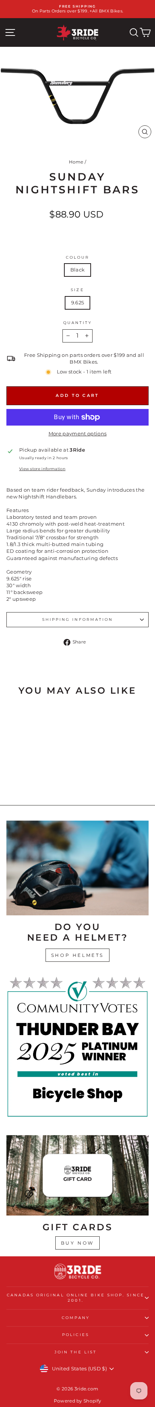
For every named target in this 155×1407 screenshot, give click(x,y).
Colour (78, 257)
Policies (75, 1334)
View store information (42, 468)
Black (77, 270)
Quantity (77, 322)
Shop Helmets (77, 955)
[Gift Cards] (77, 1175)
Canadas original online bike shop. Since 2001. (75, 1298)
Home (76, 162)
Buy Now (77, 1243)
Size (77, 289)
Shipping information (77, 619)
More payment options (77, 434)
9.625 (77, 302)
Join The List (76, 1352)
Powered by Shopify (78, 1401)
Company (76, 1317)
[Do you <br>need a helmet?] (77, 868)
